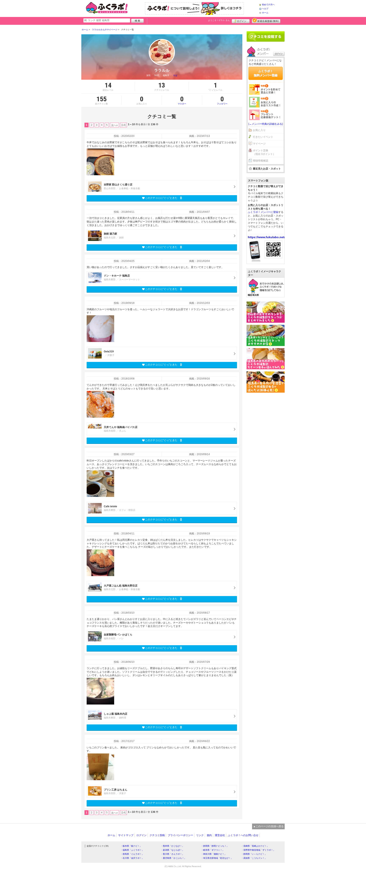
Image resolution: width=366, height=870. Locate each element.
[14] (123, 125)
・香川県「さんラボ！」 (172, 854)
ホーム (265, 12)
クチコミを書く (266, 36)
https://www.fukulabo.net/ (266, 237)
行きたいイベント (263, 136)
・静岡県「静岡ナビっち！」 (215, 846)
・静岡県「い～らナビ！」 (254, 854)
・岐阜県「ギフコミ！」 (212, 850)
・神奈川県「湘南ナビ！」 (213, 854)
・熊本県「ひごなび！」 (172, 846)
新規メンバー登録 (266, 20)
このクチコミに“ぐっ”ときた (163, 198)
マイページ (259, 143)
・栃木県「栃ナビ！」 (131, 846)
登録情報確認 (260, 160)
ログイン (241, 20)
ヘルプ (265, 8)
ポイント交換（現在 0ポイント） (264, 152)
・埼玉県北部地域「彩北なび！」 (217, 858)
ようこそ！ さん (219, 20)
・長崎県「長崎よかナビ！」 (255, 846)
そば (175, 75)
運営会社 (220, 835)
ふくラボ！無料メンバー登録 (265, 73)
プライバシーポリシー (180, 835)
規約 (209, 835)
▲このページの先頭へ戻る (268, 826)
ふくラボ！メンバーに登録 (263, 212)
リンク (200, 835)
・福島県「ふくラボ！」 (132, 850)
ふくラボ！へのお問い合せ (243, 835)
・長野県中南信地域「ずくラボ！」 (258, 850)
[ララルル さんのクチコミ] (100, 162)
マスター (182, 100)
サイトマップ (125, 835)
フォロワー (222, 100)
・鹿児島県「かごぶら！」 (173, 858)
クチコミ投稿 (157, 835)
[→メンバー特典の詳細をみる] (265, 123)
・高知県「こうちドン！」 (254, 858)
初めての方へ (268, 4)
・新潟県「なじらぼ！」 (172, 850)
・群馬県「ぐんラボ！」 (132, 854)
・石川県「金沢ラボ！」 (132, 858)
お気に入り (259, 130)
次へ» (114, 125)
